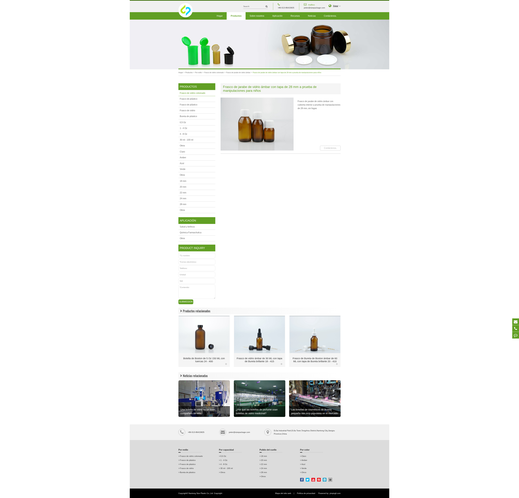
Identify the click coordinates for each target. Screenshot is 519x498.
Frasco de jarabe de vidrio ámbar (238, 73)
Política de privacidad (306, 493)
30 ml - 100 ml (186, 140)
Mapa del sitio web (283, 493)
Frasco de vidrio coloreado (214, 73)
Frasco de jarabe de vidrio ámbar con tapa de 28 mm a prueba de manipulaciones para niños (287, 73)
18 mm (183, 181)
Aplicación (277, 16)
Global (335, 6)
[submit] (265, 6)
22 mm (183, 192)
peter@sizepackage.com (314, 6)
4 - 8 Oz (183, 134)
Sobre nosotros (257, 16)
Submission (186, 302)
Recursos (295, 16)
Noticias (312, 16)
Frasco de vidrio (187, 110)
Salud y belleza (187, 227)
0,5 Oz (183, 122)
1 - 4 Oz (183, 128)
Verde (182, 169)
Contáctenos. (330, 16)
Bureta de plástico (188, 116)
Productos (236, 16)
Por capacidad (226, 450)
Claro (182, 152)
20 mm (183, 187)
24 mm (183, 198)
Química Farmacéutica (190, 232)
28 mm (183, 204)
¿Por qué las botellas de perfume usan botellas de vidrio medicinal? (257, 411)
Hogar (220, 16)
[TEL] (515, 328)
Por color (305, 450)
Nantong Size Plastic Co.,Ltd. (201, 493)
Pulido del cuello (268, 450)
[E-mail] (515, 321)
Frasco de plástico (188, 99)
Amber (183, 157)
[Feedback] (515, 335)
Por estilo (198, 73)
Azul (182, 163)
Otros (182, 145)
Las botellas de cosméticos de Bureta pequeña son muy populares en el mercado (314, 411)
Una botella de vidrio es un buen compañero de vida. (197, 411)
